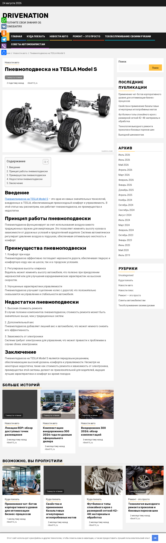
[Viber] (4, 46)
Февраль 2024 (126, 230)
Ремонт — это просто (86, 36)
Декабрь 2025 (126, 190)
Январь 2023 (125, 240)
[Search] (161, 40)
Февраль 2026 (126, 180)
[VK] (4, 26)
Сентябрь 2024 (127, 210)
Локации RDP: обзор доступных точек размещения (19, 431)
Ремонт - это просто (139, 499)
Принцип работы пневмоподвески (28, 171)
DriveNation (25, 15)
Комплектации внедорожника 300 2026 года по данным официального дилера (57, 434)
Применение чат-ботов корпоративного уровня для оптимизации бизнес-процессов (140, 97)
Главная (16, 36)
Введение (14, 167)
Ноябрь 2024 (125, 200)
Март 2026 (124, 175)
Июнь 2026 (124, 160)
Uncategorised (126, 275)
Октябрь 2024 (126, 205)
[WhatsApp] (4, 20)
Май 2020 (124, 250)
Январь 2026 (125, 185)
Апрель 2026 (125, 170)
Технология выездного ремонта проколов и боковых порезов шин (144, 507)
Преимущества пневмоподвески (27, 175)
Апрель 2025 (125, 195)
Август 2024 (125, 215)
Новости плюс (126, 290)
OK (155, 538)
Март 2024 (124, 225)
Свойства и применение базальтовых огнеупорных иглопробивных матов (61, 510)
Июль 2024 (124, 220)
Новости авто (59, 36)
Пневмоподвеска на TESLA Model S (26, 198)
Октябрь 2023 (126, 235)
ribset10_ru (32, 83)
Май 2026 (124, 165)
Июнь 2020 (124, 245)
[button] (44, 162)
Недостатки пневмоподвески (25, 179)
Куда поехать (36, 36)
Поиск (122, 61)
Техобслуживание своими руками (128, 36)
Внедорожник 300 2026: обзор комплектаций (93, 431)
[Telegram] (4, 39)
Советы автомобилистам (28, 44)
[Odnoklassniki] (4, 33)
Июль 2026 (124, 155)
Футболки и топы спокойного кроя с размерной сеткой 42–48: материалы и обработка (139, 118)
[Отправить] (4, 52)
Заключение (16, 183)
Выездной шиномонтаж (131, 134)
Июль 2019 (124, 255)
